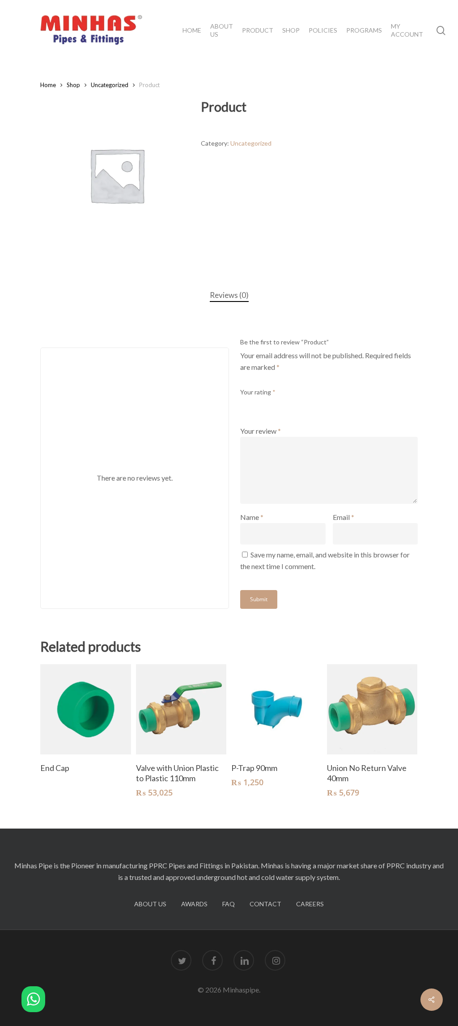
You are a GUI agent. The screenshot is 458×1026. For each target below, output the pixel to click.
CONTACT (265, 904)
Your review (260, 431)
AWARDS (194, 904)
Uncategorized (109, 84)
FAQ (228, 904)
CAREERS (310, 904)
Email (343, 517)
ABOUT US (150, 904)
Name (251, 517)
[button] (33, 1000)
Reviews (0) (229, 295)
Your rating (258, 392)
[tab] (229, 295)
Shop (73, 84)
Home (48, 84)
